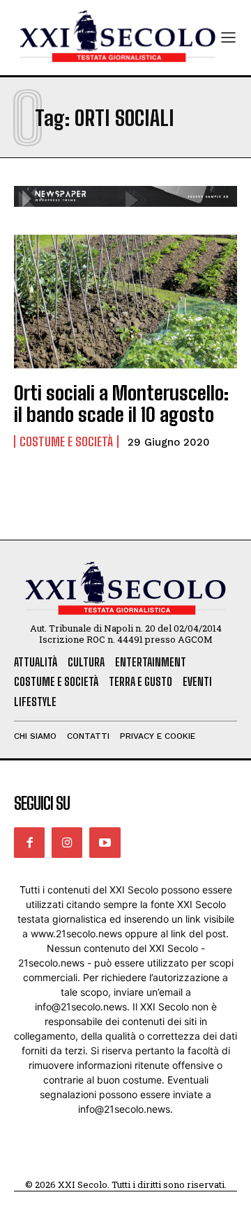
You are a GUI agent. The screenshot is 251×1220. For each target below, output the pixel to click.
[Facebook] (29, 842)
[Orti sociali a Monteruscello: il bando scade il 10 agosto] (125, 301)
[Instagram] (67, 842)
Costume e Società (66, 441)
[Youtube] (104, 842)
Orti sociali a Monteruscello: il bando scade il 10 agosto (121, 403)
